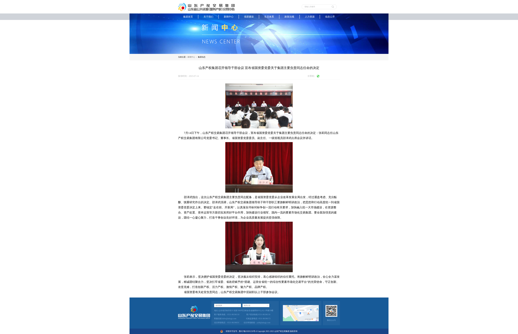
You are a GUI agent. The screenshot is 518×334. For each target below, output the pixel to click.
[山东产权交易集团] (206, 6)
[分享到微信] (318, 76)
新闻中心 (191, 57)
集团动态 (201, 57)
